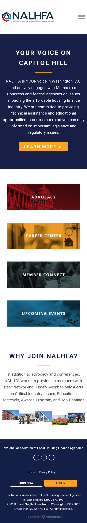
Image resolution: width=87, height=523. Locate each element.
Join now (26, 483)
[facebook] (36, 457)
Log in (60, 483)
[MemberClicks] (28, 17)
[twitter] (44, 457)
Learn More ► (43, 146)
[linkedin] (51, 457)
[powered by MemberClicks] (43, 517)
